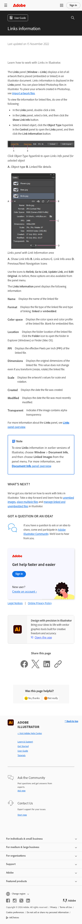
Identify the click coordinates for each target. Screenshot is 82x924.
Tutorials (22, 755)
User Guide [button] (20, 18)
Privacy (53, 907)
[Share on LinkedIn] (47, 667)
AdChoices (14, 917)
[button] (62, 5)
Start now (22, 815)
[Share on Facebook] (24, 667)
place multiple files (27, 502)
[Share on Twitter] (35, 667)
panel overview (31, 466)
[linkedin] (28, 900)
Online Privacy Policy (40, 603)
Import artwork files (23, 93)
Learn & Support (25, 741)
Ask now (22, 790)
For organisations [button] (16, 855)
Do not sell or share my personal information (48, 912)
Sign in (73, 5)
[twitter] (21, 900)
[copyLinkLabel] (58, 667)
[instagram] (15, 900)
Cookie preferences (15, 912)
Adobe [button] (10, 872)
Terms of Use (66, 907)
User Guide (23, 751)
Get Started (23, 746)
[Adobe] (19, 5)
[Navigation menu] (5, 5)
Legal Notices (15, 603)
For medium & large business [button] (22, 847)
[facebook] (8, 900)
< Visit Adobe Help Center (30, 733)
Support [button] (10, 864)
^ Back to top (71, 721)
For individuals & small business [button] (24, 838)
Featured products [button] (16, 881)
